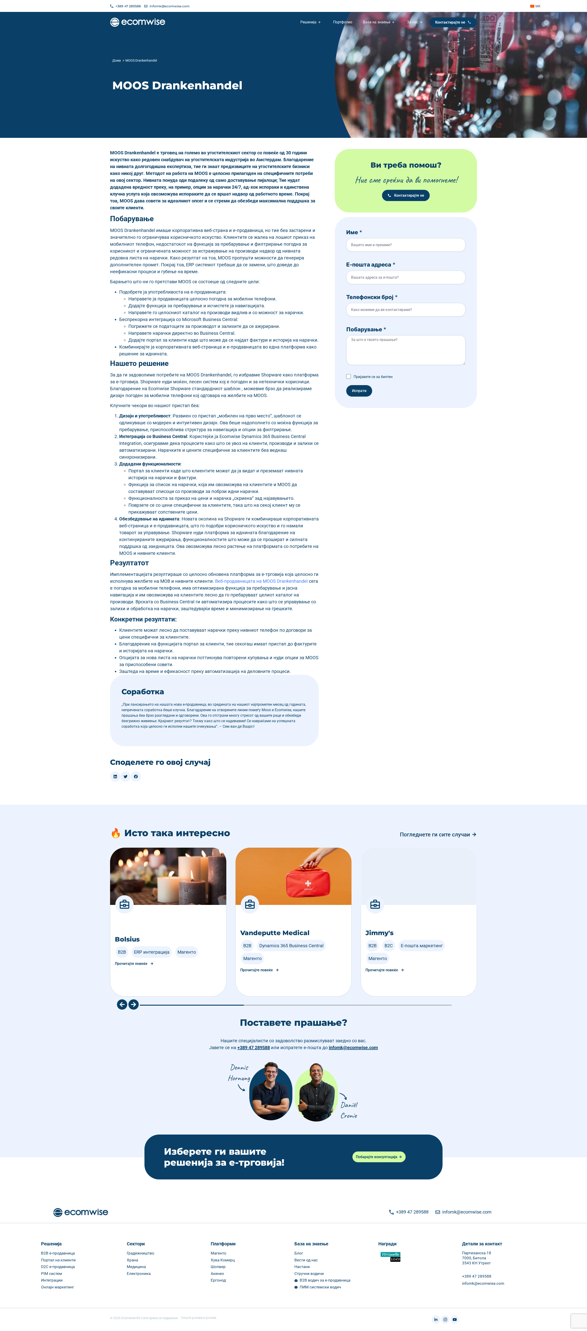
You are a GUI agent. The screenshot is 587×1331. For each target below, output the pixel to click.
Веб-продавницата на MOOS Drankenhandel (261, 581)
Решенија (51, 1244)
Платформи (223, 1244)
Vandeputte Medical (275, 933)
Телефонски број (372, 297)
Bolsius (127, 939)
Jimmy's (379, 933)
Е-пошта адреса (371, 264)
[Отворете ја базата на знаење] (393, 22)
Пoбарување (366, 329)
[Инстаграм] (445, 1319)
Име (354, 232)
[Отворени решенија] (320, 22)
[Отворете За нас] (421, 22)
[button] (115, 776)
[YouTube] (455, 1319)
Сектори (136, 1244)
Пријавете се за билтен (373, 377)
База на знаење (311, 1244)
